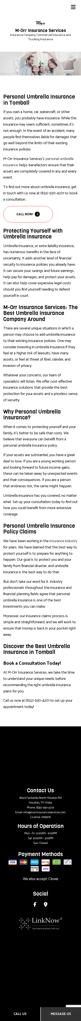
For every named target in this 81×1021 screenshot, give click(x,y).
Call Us (20, 1014)
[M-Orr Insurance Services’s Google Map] (46, 905)
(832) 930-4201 (45, 807)
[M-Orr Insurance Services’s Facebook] (35, 905)
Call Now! (25, 214)
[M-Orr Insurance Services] (40, 23)
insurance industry (63, 541)
